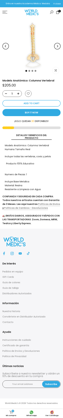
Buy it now (31, 112)
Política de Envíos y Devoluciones (21, 351)
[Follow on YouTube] (20, 253)
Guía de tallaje (10, 288)
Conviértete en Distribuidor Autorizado (24, 316)
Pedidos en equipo (12, 271)
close (58, 4)
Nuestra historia (11, 311)
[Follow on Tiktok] (28, 253)
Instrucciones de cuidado (16, 340)
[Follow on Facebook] (4, 253)
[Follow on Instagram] (12, 253)
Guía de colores (11, 282)
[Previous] (5, 46)
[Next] (57, 46)
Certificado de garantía (15, 345)
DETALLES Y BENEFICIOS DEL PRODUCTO (31, 137)
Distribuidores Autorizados (17, 293)
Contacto (7, 322)
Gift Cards (8, 277)
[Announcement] (28, 3)
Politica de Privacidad (14, 356)
